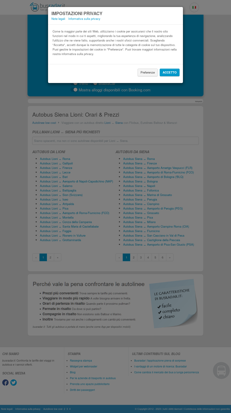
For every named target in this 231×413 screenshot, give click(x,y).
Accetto (170, 72)
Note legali (58, 18)
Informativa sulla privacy (84, 18)
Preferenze (148, 72)
